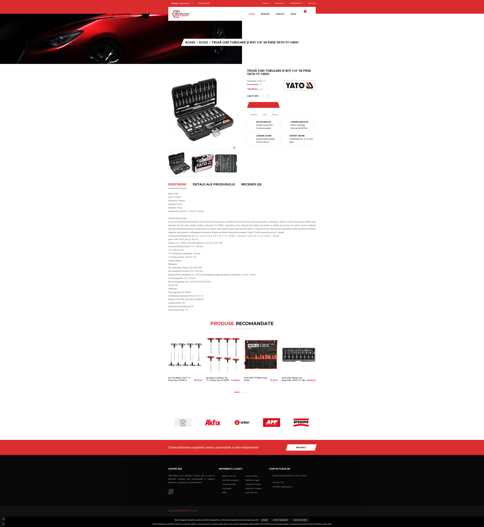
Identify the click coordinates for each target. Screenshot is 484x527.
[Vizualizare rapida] (193, 370)
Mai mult (301, 447)
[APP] (242, 422)
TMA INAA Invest (183, 511)
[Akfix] (183, 422)
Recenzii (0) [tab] (251, 184)
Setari (264, 520)
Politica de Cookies (253, 488)
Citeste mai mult (280, 520)
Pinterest (275, 115)
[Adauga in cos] (177, 370)
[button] (309, 13)
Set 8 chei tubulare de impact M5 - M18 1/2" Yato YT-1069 (293, 380)
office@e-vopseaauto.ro (180, 3)
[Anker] (212, 422)
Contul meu (227, 488)
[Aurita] (301, 422)
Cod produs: (251, 81)
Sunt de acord (300, 520)
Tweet (264, 115)
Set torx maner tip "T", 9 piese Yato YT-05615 (179, 379)
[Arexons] (271, 422)
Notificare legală (252, 480)
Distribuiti (253, 115)
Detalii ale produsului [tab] (214, 184)
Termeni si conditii (253, 484)
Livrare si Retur (251, 476)
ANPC (224, 493)
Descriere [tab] (177, 184)
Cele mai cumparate (230, 480)
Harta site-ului (251, 493)
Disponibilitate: (253, 84)
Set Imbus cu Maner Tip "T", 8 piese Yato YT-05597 (218, 379)
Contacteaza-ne (229, 484)
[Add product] (273, 105)
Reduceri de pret (229, 476)
